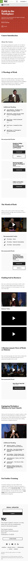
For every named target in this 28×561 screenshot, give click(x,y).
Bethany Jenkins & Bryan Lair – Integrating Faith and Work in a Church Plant (15, 466)
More (18, 156)
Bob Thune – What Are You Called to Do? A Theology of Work (15, 114)
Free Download (19, 388)
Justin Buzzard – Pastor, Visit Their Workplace (15, 459)
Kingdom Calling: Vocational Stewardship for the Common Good (18, 145)
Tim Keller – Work (11, 239)
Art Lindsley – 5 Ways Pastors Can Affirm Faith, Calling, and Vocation (15, 455)
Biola (24, 490)
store (10, 549)
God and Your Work (15, 487)
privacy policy (12, 547)
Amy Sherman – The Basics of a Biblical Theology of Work (14, 110)
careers (4, 547)
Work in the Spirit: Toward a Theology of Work (19, 164)
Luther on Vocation (18, 182)
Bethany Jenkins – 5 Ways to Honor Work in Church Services (15, 446)
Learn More (12, 538)
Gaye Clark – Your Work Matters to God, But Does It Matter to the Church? (15, 450)
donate (16, 549)
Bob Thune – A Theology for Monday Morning (14, 131)
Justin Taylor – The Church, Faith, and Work (15, 462)
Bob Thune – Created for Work (14, 125)
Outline (6, 5)
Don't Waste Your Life (18, 383)
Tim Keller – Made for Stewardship (15, 241)
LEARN (3, 492)
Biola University (5, 22)
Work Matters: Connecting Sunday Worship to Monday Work (18, 257)
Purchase (19, 152)
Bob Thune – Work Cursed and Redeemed (14, 120)
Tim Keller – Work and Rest (13, 244)
